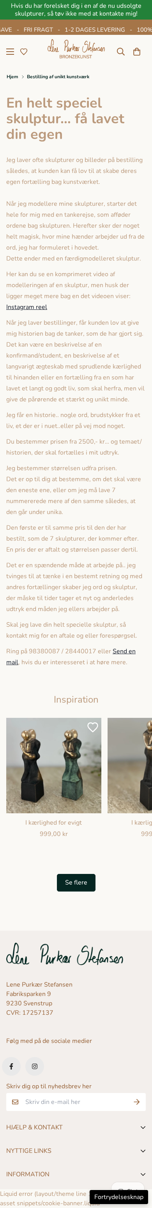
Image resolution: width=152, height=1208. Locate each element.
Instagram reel (26, 307)
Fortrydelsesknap (118, 1197)
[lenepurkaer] (76, 51)
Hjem (12, 77)
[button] (137, 52)
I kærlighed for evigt (53, 822)
